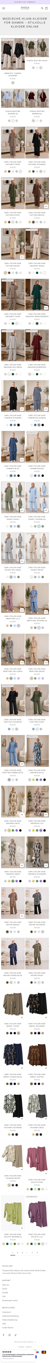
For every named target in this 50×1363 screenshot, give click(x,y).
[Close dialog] (47, 668)
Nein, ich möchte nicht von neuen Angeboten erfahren (33, 691)
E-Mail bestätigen (33, 684)
